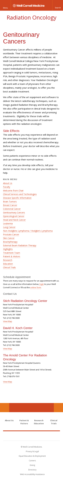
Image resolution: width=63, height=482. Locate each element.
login (41, 284)
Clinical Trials (9, 267)
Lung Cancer (9, 227)
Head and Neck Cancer (14, 219)
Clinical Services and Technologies (20, 194)
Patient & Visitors (11, 256)
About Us (7, 183)
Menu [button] (5, 8)
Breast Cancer (10, 205)
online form (35, 287)
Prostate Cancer (11, 234)
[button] (57, 5)
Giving (32, 465)
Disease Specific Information (17, 197)
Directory (32, 469)
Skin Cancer (9, 238)
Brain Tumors (10, 201)
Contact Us (58, 407)
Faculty (6, 186)
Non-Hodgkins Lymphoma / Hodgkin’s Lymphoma (28, 230)
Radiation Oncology (31, 17)
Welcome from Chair (13, 190)
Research (7, 260)
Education (8, 263)
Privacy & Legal (32, 451)
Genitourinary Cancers (14, 212)
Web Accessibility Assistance (32, 474)
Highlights (8, 249)
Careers (32, 460)
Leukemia (8, 223)
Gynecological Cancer (13, 216)
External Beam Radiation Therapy (19, 245)
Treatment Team (11, 252)
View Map (7, 321)
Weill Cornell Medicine (31, 436)
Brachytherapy (10, 241)
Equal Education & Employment (32, 456)
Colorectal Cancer (12, 208)
